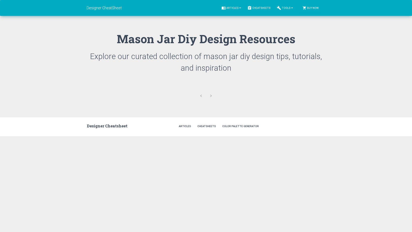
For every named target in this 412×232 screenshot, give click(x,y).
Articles (232, 7)
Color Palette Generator (240, 126)
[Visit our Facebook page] (311, 126)
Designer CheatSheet (104, 8)
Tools (286, 7)
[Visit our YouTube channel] (320, 126)
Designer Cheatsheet (107, 125)
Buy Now (313, 7)
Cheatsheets (261, 7)
